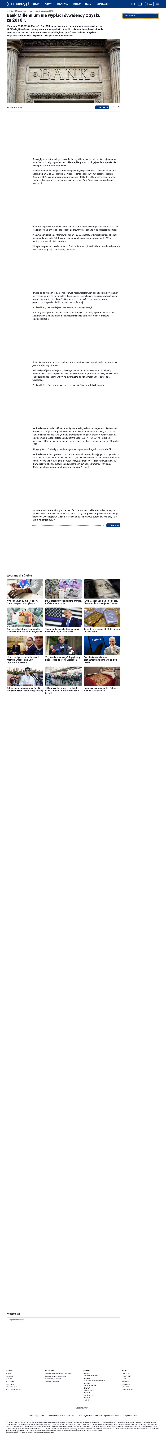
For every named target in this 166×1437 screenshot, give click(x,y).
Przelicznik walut (11, 1387)
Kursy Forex (126, 1384)
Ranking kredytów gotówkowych (94, 1380)
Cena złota (125, 1373)
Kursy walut (10, 1376)
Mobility (77, 4)
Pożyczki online (88, 1390)
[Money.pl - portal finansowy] (23, 4)
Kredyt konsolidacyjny (90, 1376)
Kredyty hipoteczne (89, 1385)
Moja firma (62, 4)
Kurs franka (10, 1381)
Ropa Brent (125, 1387)
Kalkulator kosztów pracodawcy (55, 1376)
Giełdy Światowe (127, 1389)
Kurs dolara (10, 1384)
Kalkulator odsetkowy (52, 1381)
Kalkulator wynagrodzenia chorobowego (58, 1373)
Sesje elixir (125, 1381)
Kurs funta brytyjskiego (13, 1389)
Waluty (48, 4)
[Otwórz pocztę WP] (133, 4)
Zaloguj (149, 4)
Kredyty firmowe (88, 1395)
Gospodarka (102, 4)
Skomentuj (103, 107)
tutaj (51, 1432)
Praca (88, 4)
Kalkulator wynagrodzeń (53, 1379)
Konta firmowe (88, 1400)
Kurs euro (9, 1379)
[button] (140, 4)
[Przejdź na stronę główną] (9, 6)
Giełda (36, 4)
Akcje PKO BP (126, 1376)
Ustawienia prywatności (126, 1415)
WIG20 (124, 1379)
